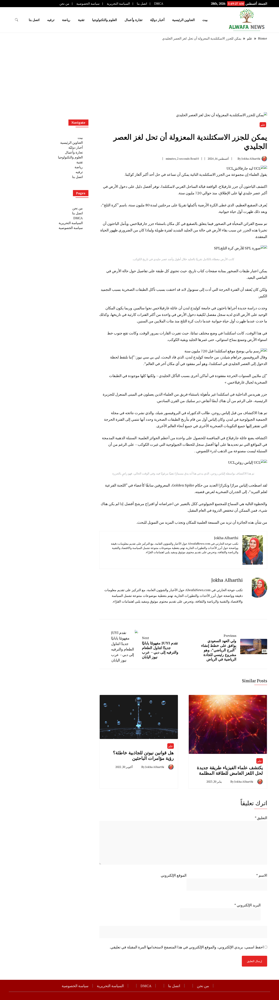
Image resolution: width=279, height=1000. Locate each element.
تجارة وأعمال (133, 20)
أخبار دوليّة (157, 20)
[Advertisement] (139, 76)
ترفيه (50, 20)
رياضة (66, 20)
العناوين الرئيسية (183, 20)
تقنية (81, 20)
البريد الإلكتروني (247, 905)
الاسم (261, 875)
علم (263, 125)
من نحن (64, 4)
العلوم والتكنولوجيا (104, 20)
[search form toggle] (16, 20)
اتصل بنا (142, 4)
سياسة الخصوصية (88, 4)
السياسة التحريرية (118, 4)
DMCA (158, 4)
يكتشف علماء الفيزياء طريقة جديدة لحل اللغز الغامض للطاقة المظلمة (230, 770)
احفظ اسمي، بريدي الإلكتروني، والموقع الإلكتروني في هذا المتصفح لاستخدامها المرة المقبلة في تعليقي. (187, 947)
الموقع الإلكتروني (173, 875)
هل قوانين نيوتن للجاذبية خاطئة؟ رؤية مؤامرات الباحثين (143, 755)
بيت (205, 20)
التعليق (261, 817)
